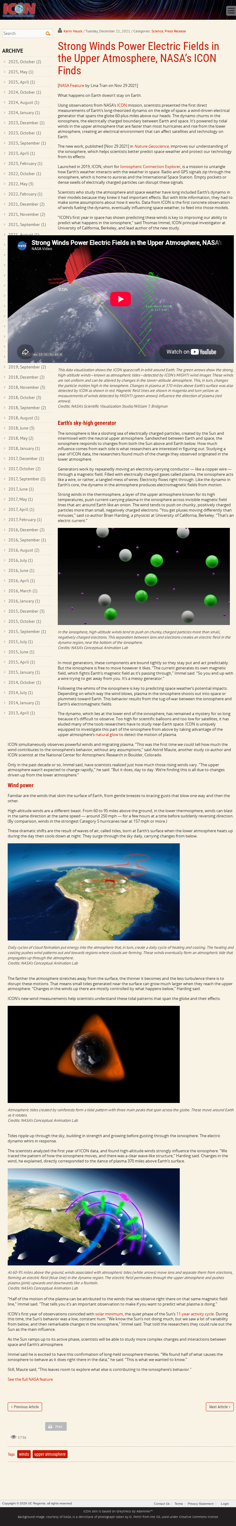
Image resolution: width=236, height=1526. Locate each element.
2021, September (27, 224)
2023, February (25, 163)
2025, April (21, 82)
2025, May (20, 72)
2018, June (21, 428)
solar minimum (109, 1314)
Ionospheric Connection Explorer (150, 166)
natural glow (107, 734)
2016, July (20, 560)
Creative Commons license (198, 1517)
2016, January (24, 601)
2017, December (26, 458)
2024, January (24, 112)
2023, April (21, 153)
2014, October (24, 682)
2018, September (27, 407)
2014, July (20, 692)
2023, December (26, 122)
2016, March (22, 591)
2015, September (27, 631)
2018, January (24, 448)
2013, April (21, 713)
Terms (179, 1503)
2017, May (20, 499)
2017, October (24, 468)
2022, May (20, 184)
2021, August (23, 234)
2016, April (21, 580)
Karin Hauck (73, 31)
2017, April (21, 509)
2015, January (24, 672)
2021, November (26, 214)
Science (157, 31)
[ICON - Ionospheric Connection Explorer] (19, 9)
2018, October (24, 397)
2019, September (27, 367)
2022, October (24, 173)
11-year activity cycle (195, 1314)
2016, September (27, 540)
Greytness (123, 1511)
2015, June (21, 652)
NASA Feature (71, 85)
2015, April (21, 662)
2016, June (21, 570)
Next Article (218, 1407)
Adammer (143, 1511)
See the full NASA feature (30, 1379)
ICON (122, 105)
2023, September (27, 143)
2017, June (21, 489)
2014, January (24, 702)
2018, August (23, 418)
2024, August (23, 102)
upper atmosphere (50, 1454)
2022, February (25, 194)
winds (24, 1454)
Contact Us (162, 1503)
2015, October (24, 621)
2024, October (24, 92)
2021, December (26, 204)
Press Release (175, 31)
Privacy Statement (201, 1503)
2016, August (23, 550)
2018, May (20, 438)
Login (225, 1503)
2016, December (26, 530)
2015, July (20, 641)
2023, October (24, 133)
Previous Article (26, 1407)
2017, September (26, 479)
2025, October (24, 61)
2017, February (25, 519)
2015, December (26, 611)
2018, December (26, 377)
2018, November (26, 387)
